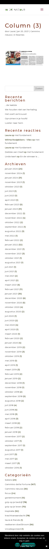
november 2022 (13, 218)
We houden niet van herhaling (21, 109)
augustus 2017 (12, 450)
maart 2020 (11, 334)
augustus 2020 (13, 311)
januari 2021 (11, 293)
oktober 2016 (12, 467)
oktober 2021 (12, 258)
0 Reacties (19, 35)
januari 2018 (11, 432)
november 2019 (13, 351)
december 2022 (13, 213)
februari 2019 (12, 374)
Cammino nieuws (14, 488)
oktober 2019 (12, 356)
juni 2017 (9, 454)
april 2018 (10, 418)
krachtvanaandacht (15, 515)
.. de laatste (11, 105)
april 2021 (10, 280)
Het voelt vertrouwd (16, 114)
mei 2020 (10, 325)
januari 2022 (11, 244)
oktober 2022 (12, 222)
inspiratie (9, 511)
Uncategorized (13, 529)
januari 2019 (11, 378)
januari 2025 (11, 168)
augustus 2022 (13, 231)
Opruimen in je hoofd (16, 118)
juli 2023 (9, 191)
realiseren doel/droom (17, 524)
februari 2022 (12, 240)
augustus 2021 (13, 262)
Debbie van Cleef (14, 152)
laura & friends (12, 520)
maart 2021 (11, 284)
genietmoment (13, 497)
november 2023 (13, 182)
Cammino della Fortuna (17, 484)
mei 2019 (9, 360)
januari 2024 (11, 177)
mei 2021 (9, 276)
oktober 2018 (12, 392)
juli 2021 (9, 267)
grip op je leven (13, 506)
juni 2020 (10, 320)
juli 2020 (9, 316)
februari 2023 (12, 204)
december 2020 (13, 298)
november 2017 (13, 436)
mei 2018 (9, 414)
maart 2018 (11, 423)
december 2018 (13, 383)
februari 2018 (12, 427)
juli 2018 (9, 405)
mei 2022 (10, 235)
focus (8, 493)
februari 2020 (12, 338)
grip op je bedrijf (13, 502)
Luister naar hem (14, 123)
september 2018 (13, 396)
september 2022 (14, 226)
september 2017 (13, 445)
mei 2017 (9, 458)
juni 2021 (9, 271)
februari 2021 (12, 289)
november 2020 (13, 302)
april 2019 (10, 365)
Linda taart (10, 156)
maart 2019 (11, 369)
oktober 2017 (12, 441)
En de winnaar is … (29, 156)
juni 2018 (9, 409)
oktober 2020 (12, 307)
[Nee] (45, 540)
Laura (12, 31)
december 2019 (13, 347)
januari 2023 (11, 209)
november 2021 (13, 253)
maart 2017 (11, 463)
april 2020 (10, 329)
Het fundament (23, 135)
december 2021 (13, 249)
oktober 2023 (12, 186)
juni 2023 (9, 195)
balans (8, 480)
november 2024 (13, 173)
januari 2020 (11, 342)
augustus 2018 (13, 400)
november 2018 (13, 387)
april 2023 (10, 200)
